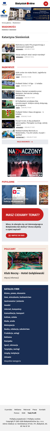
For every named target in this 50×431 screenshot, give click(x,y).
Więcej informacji (11, 278)
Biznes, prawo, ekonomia (14, 293)
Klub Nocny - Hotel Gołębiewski (24, 273)
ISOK (23, 413)
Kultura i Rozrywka (21, 137)
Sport (17, 77)
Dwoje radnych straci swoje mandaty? (30, 55)
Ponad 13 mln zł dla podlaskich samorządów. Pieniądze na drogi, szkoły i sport (31, 123)
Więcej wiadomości (23, 142)
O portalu (8, 410)
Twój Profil (32, 413)
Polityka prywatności (18, 419)
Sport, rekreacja (11, 345)
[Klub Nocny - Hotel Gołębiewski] (25, 260)
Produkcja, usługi (11, 333)
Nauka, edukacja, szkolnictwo (17, 329)
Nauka (18, 107)
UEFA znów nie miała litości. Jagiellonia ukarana (31, 74)
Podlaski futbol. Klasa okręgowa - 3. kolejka (30, 113)
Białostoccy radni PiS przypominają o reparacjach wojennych (30, 46)
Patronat (26, 410)
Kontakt (42, 410)
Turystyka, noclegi (12, 349)
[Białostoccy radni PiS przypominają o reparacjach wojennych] (8, 48)
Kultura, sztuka (10, 317)
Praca (35, 410)
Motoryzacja (9, 325)
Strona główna (6, 23)
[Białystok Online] (25, 3)
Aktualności (19, 49)
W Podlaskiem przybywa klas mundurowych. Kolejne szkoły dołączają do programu (31, 103)
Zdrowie (7, 357)
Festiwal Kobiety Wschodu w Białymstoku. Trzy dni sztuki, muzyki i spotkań (30, 133)
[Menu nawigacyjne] (45, 3)
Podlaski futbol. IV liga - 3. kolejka (29, 83)
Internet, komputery (12, 309)
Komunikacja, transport (14, 313)
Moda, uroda (9, 321)
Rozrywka (8, 341)
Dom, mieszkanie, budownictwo (17, 297)
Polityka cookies (34, 419)
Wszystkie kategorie (12, 361)
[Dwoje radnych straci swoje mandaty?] (8, 58)
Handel (7, 305)
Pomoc (16, 413)
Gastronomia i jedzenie (14, 301)
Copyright (10, 421)
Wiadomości (16, 23)
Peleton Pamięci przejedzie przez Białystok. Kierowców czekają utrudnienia (29, 93)
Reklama (8, 337)
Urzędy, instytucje (11, 353)
